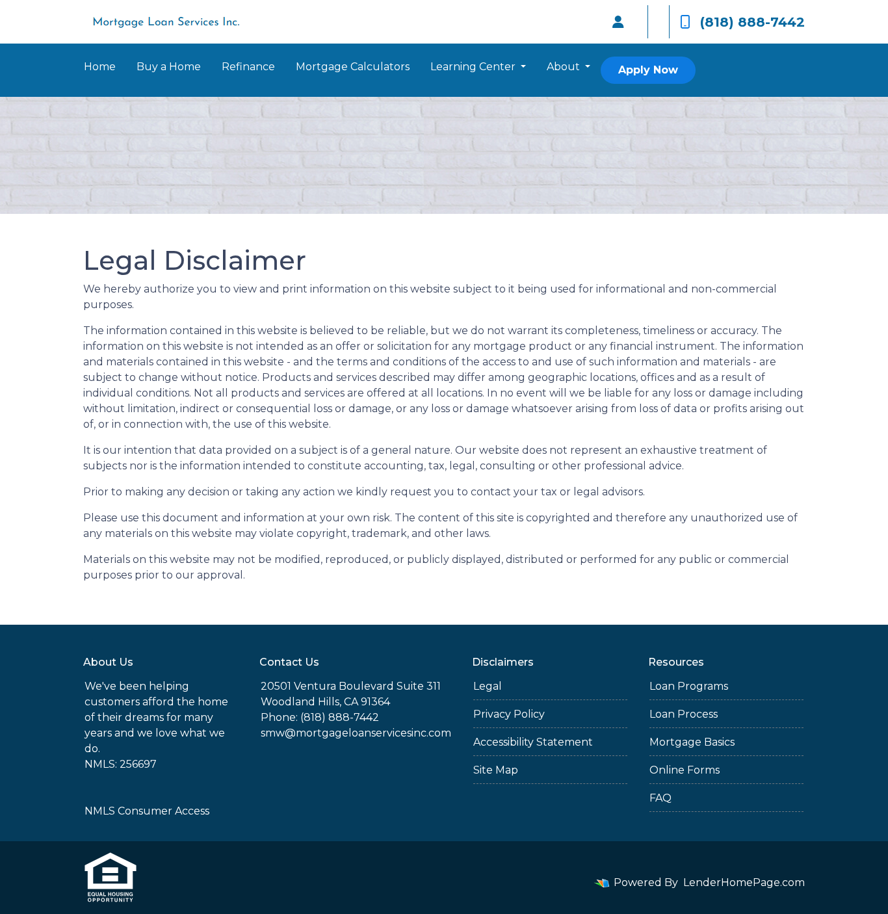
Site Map (495, 770)
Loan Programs (688, 686)
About (564, 66)
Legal (487, 686)
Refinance (248, 66)
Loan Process (683, 714)
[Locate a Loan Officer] (618, 22)
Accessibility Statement (533, 742)
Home (100, 66)
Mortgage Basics (692, 742)
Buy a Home (169, 66)
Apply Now (648, 70)
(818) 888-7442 (752, 22)
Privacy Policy (509, 714)
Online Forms (684, 770)
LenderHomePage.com (744, 882)
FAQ (660, 798)
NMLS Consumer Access (147, 811)
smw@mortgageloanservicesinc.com (356, 733)
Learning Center (474, 66)
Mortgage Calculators (353, 66)
